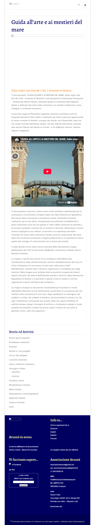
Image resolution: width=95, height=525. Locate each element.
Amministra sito (56, 506)
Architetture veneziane (19, 342)
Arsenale (13, 346)
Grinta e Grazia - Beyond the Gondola (23, 450)
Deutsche (53, 429)
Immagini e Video (17, 368)
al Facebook (16, 465)
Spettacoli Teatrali (17, 398)
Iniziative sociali (16, 380)
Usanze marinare (17, 402)
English (53, 432)
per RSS (12, 470)
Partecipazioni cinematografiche (23, 393)
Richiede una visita (57, 501)
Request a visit (72, 501)
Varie (11, 407)
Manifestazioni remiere (19, 385)
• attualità (15, 372)
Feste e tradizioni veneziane (21, 364)
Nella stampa (15, 389)
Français (53, 438)
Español (53, 435)
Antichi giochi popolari (19, 338)
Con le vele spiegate (18, 355)
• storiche (15, 376)
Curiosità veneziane (18, 359)
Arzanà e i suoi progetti (19, 351)
